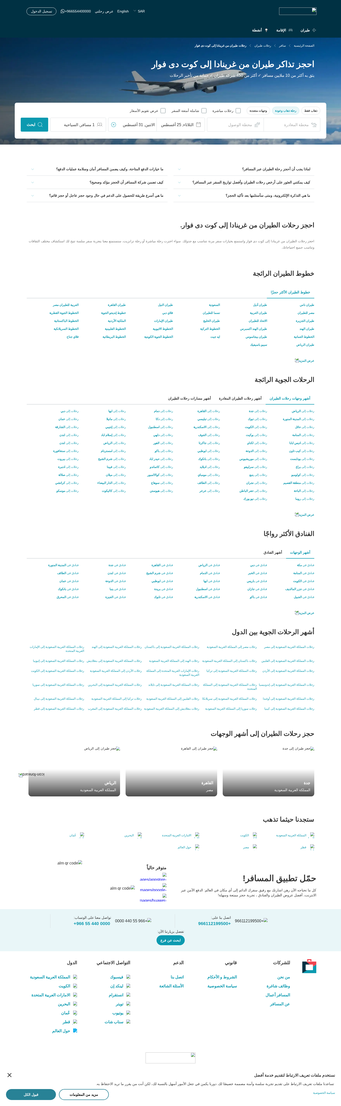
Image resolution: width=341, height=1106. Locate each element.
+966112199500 (214, 923)
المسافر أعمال (278, 995)
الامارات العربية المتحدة (50, 995)
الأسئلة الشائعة (171, 986)
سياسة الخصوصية (222, 986)
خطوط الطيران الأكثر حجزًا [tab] (290, 292)
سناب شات (114, 1022)
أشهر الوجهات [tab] (300, 552)
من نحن (283, 977)
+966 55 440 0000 (92, 923)
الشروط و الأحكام (222, 977)
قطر (66, 1022)
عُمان (65, 1013)
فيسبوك (116, 977)
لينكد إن (116, 986)
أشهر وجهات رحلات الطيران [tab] (290, 398)
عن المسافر (280, 1004)
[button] (310, 111)
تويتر (119, 1004)
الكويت (64, 986)
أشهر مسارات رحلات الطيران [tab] (189, 398)
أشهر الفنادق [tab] (273, 552)
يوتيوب (117, 1013)
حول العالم (61, 1031)
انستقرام (116, 995)
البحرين (64, 1004)
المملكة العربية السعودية (50, 977)
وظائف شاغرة (278, 986)
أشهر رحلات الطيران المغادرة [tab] (240, 398)
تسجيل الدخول (41, 11)
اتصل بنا (177, 977)
